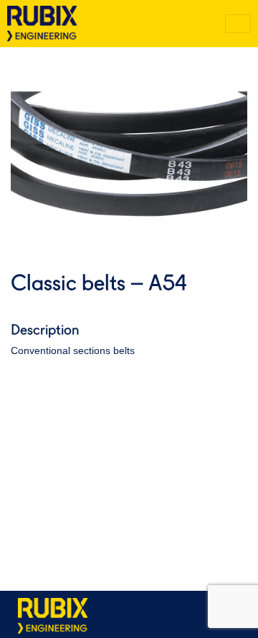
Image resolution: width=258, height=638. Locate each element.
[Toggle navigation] (238, 23)
